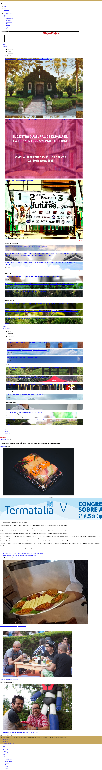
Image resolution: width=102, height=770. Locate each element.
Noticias (5, 8)
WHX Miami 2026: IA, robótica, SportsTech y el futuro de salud (24, 412)
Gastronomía (3, 439)
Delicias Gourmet (9, 20)
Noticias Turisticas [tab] (11, 48)
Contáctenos (7, 435)
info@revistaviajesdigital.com (8, 743)
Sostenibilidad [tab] (10, 53)
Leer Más (7, 117)
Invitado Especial (9, 18)
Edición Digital (7, 433)
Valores (7, 27)
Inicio (5, 6)
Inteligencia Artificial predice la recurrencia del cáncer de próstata (26, 405)
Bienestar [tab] (9, 51)
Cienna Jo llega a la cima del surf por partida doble (20, 180)
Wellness (8, 23)
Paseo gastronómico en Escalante (9, 679)
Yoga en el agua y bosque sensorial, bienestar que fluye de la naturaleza (26, 291)
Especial (7, 29)
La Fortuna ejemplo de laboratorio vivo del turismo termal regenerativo (26, 318)
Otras (5, 17)
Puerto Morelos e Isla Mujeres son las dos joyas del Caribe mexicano (27, 350)
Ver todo (81, 240)
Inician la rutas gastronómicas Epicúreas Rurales (13, 626)
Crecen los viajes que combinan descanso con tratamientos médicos (26, 420)
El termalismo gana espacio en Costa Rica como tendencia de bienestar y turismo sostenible (32, 276)
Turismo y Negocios (8, 13)
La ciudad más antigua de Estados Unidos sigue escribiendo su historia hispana (28, 59)
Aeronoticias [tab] (10, 49)
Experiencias (5, 330)
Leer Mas (7, 250)
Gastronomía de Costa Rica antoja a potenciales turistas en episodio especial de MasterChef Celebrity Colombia (38, 384)
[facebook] (4, 36)
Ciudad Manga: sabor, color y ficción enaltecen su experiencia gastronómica (19, 732)
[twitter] (4, 37)
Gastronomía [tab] (10, 333)
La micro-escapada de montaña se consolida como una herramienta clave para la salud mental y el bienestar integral (39, 284)
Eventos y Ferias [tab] (11, 335)
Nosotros (7, 431)
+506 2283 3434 (6, 740)
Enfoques (7, 429)
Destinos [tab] (9, 331)
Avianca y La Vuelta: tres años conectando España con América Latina (26, 246)
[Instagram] (4, 39)
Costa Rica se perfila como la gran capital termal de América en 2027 (26, 394)
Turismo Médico (9, 22)
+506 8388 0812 (6, 741)
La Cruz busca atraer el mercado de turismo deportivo (22, 357)
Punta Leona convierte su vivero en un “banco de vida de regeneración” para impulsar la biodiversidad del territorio (39, 303)
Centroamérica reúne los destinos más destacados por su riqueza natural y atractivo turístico (34, 342)
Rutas (5, 15)
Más (3, 426)
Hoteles (5, 12)
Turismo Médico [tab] (11, 336)
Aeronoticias (6, 10)
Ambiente (8, 25)
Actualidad (5, 46)
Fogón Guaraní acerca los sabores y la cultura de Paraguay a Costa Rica (27, 377)
